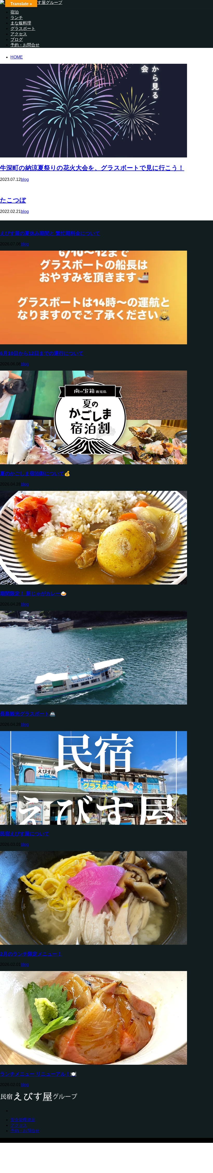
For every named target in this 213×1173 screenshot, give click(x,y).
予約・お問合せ (24, 45)
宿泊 (14, 12)
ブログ (16, 39)
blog (25, 179)
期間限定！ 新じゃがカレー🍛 (33, 593)
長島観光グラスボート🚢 (27, 714)
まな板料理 (20, 23)
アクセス (18, 34)
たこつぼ (13, 200)
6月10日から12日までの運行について (41, 353)
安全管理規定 (22, 1120)
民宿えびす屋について (24, 833)
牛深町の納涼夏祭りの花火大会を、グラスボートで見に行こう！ (92, 167)
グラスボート (22, 28)
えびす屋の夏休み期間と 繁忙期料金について (50, 233)
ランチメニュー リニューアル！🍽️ (38, 1074)
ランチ (16, 17)
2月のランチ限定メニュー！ (31, 954)
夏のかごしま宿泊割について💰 (35, 473)
